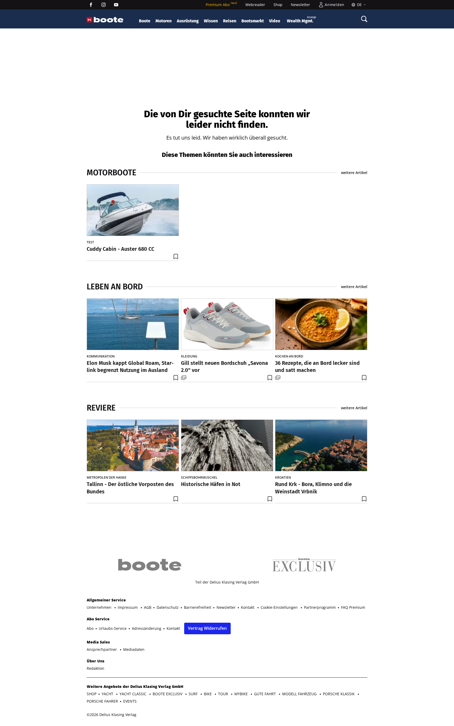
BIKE (208, 693)
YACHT (108, 693)
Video (274, 20)
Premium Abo (221, 4)
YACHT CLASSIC (133, 693)
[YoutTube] (116, 5)
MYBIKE (241, 693)
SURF (194, 693)
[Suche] (364, 19)
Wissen (211, 20)
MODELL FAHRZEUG (300, 693)
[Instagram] (103, 5)
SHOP (91, 693)
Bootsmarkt (252, 20)
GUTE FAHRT (265, 693)
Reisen (229, 20)
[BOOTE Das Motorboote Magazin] (108, 20)
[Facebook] (91, 5)
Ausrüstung (188, 20)
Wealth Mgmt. (301, 19)
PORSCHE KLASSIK (339, 693)
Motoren (164, 20)
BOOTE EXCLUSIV (168, 693)
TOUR (223, 693)
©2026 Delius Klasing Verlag (111, 714)
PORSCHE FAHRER (102, 701)
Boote (144, 20)
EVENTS (130, 701)
